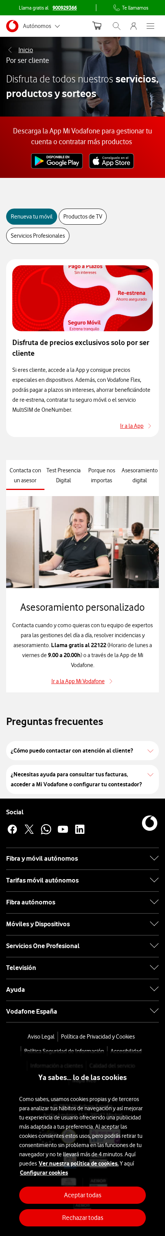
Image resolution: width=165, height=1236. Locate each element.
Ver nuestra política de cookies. (79, 1163)
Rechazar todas (82, 1217)
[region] (82, 1143)
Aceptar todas (82, 1195)
